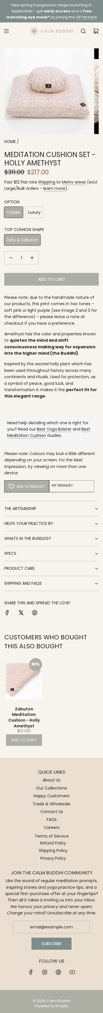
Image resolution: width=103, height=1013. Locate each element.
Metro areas (74, 182)
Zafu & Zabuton (22, 240)
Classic (14, 212)
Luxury (34, 212)
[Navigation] (6, 31)
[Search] (83, 31)
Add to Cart (24, 739)
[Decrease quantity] (11, 257)
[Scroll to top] (92, 1006)
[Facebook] (31, 972)
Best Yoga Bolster (54, 429)
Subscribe (51, 944)
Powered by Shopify (51, 1006)
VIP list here (86, 17)
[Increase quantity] (32, 257)
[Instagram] (44, 972)
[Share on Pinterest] (34, 613)
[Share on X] (21, 613)
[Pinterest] (58, 972)
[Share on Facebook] (7, 613)
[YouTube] (72, 972)
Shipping (46, 182)
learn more (54, 188)
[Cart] (96, 31)
